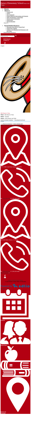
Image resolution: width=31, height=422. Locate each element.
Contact (5, 277)
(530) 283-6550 (6, 198)
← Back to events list (7, 124)
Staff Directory (7, 39)
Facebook (5, 43)
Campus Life (10, 12)
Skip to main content (5, 1)
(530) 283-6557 (6, 271)
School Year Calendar (12, 28)
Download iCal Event (20, 120)
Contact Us (6, 40)
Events (2, 121)
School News (10, 20)
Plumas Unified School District (15, 280)
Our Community (10, 14)
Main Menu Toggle (5, 6)
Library (8, 13)
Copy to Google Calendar (7, 120)
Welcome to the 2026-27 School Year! (16, 27)
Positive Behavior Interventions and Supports (17, 16)
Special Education (11, 21)
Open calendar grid (17, 124)
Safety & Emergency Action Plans (15, 17)
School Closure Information (13, 19)
